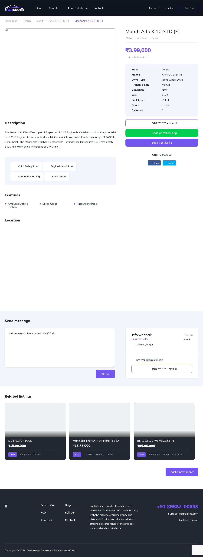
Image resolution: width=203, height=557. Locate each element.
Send (105, 374)
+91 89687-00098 (177, 507)
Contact (98, 8)
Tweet (170, 162)
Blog (68, 505)
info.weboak (141, 335)
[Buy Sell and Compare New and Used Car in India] (14, 8)
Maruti (39, 20)
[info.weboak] (188, 338)
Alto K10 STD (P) (59, 20)
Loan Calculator (77, 8)
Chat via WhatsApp (164, 133)
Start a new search (182, 472)
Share (155, 162)
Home (39, 8)
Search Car (47, 505)
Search (53, 8)
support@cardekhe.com (183, 513)
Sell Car (70, 512)
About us (46, 520)
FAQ (43, 512)
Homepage (11, 20)
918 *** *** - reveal (164, 123)
